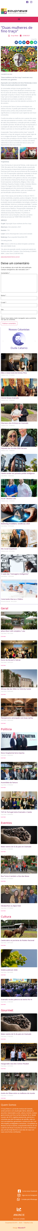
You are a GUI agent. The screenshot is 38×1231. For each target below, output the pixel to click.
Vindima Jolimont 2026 (9, 970)
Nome (3, 295)
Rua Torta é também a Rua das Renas (15, 876)
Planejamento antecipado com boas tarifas (17, 718)
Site (2, 309)
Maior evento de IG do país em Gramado (16, 847)
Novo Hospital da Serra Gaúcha (12, 753)
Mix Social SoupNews (9, 549)
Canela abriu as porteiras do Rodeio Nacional (17, 940)
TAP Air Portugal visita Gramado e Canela (16, 812)
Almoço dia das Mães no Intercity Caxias (16, 689)
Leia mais (3, 636)
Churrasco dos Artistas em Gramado (14, 423)
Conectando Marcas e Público (12, 599)
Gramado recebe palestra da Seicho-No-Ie (16, 999)
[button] (19, 19)
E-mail (3, 302)
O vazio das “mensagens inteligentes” (15, 574)
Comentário (5, 273)
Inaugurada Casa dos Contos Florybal (15, 1064)
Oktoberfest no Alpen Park (11, 906)
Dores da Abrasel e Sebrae (11, 660)
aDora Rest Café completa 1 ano (13, 631)
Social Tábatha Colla (8, 498)
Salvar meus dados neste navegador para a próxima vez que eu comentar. (18, 318)
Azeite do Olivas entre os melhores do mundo (18, 1093)
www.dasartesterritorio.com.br (10, 257)
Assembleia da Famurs (9, 782)
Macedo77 (21, 1228)
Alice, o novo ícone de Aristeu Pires (14, 373)
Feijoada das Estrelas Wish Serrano (14, 448)
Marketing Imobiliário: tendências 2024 (15, 524)
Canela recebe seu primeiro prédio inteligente (18, 473)
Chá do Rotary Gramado (10, 398)
